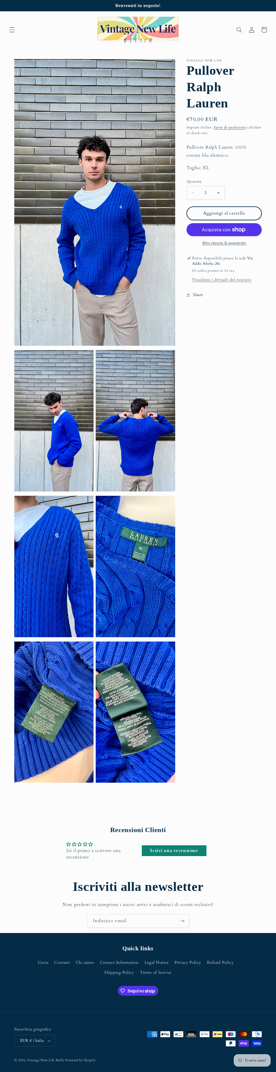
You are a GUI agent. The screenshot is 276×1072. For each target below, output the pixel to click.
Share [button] (198, 294)
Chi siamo (85, 962)
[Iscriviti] (182, 920)
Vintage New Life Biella (45, 1060)
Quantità (194, 181)
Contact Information (119, 962)
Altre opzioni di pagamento (224, 243)
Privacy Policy (187, 962)
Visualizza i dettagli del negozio (221, 279)
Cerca (43, 962)
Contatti (62, 962)
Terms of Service (156, 972)
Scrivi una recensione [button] (174, 851)
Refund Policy (220, 962)
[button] (12, 29)
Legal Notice (156, 962)
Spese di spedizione (230, 127)
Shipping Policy (119, 972)
